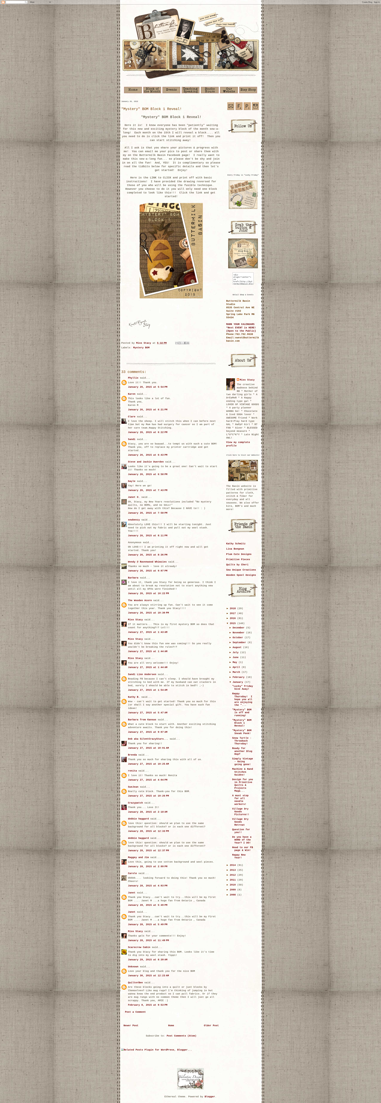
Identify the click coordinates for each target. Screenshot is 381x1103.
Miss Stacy (135, 619)
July (236, 652)
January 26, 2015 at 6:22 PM (147, 432)
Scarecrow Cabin (139, 947)
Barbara (133, 578)
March (237, 672)
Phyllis (133, 378)
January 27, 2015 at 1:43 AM (147, 632)
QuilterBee (135, 982)
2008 (233, 895)
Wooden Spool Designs (241, 575)
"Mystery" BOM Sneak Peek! (242, 732)
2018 (233, 608)
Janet (131, 892)
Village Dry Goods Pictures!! (240, 812)
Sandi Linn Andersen (142, 674)
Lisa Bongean (235, 549)
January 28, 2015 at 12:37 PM (148, 850)
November (239, 632)
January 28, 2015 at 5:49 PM (147, 905)
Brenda (132, 755)
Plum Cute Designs (239, 554)
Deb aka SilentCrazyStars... (148, 739)
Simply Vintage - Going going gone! (242, 761)
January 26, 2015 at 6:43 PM (147, 455)
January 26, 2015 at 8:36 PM (147, 555)
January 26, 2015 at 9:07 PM (147, 571)
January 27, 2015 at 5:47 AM (147, 712)
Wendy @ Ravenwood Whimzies (147, 562)
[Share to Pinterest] (187, 342)
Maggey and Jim (138, 857)
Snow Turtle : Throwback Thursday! (242, 741)
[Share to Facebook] (185, 342)
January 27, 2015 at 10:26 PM (148, 796)
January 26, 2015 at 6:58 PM (147, 474)
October (239, 637)
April (237, 667)
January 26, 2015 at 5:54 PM (147, 387)
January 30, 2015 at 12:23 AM (148, 975)
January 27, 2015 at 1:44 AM (147, 651)
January (239, 682)
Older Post (211, 1025)
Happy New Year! (239, 856)
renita (132, 771)
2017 (233, 613)
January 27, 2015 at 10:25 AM (148, 764)
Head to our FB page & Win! (242, 849)
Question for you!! (241, 831)
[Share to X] (182, 342)
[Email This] (176, 342)
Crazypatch (135, 803)
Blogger (210, 1096)
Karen (131, 394)
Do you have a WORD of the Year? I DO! (242, 840)
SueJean (133, 787)
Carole (132, 873)
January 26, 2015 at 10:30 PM (148, 613)
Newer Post (131, 1025)
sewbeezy (134, 520)
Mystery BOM (141, 347)
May (236, 662)
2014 (233, 865)
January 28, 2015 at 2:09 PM (147, 866)
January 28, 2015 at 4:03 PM (147, 885)
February (239, 677)
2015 (233, 623)
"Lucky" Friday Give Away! (242, 687)
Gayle (131, 481)
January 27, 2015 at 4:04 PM (147, 780)
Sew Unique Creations (241, 570)
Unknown (133, 966)
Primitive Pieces (238, 559)
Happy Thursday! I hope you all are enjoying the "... (242, 699)
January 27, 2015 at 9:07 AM (147, 732)
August (238, 647)
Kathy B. (134, 697)
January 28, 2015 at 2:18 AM (147, 812)
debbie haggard (138, 819)
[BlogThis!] (179, 342)
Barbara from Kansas (142, 719)
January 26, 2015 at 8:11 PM (147, 535)
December (239, 627)
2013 (233, 870)
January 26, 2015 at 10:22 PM (148, 593)
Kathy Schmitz (236, 543)
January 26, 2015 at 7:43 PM (147, 490)
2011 (233, 880)
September (240, 642)
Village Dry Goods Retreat (240, 822)
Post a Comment (135, 1012)
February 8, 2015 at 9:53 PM (147, 1005)
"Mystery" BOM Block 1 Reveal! (242, 723)
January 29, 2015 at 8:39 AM (147, 959)
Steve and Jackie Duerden (146, 462)
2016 (233, 618)
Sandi (131, 439)
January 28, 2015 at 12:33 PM (148, 831)
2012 (233, 875)
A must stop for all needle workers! (240, 800)
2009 (233, 890)
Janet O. (134, 497)
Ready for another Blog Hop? (242, 751)
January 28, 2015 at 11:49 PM (148, 940)
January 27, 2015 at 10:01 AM (148, 748)
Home (171, 1025)
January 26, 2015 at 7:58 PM (147, 513)
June (236, 657)
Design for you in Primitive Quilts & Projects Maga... (242, 785)
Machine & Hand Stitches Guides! (242, 772)
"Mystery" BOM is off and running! (242, 712)
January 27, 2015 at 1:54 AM (147, 690)
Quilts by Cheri (237, 564)
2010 (233, 885)
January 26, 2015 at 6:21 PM (147, 409)
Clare (131, 416)
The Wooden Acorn (140, 600)
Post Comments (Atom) (181, 1036)
